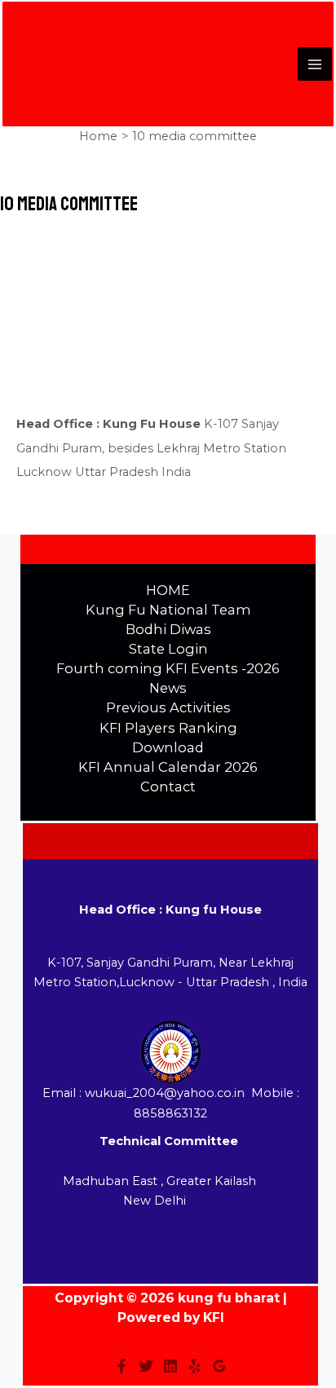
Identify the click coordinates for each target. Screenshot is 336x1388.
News (168, 688)
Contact (168, 786)
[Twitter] (146, 1366)
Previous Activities (168, 707)
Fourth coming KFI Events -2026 (168, 668)
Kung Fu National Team (168, 609)
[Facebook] (121, 1366)
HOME (168, 590)
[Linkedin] (170, 1366)
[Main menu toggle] (315, 64)
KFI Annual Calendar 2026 (168, 767)
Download (168, 747)
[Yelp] (195, 1366)
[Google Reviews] (219, 1366)
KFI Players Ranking (168, 728)
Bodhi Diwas (168, 629)
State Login (168, 649)
